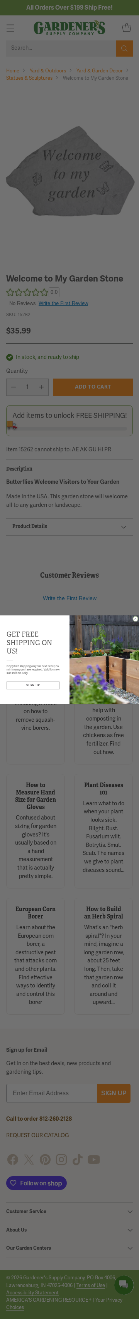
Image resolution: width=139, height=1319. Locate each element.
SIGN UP (33, 685)
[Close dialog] (135, 618)
